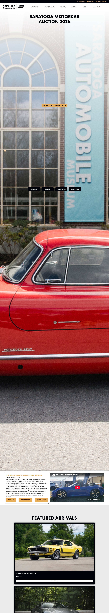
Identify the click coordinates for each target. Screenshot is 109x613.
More (85, 7)
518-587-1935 (81, 1)
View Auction (34, 189)
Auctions (35, 7)
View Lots (47, 189)
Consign (63, 7)
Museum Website (101, 1)
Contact (74, 7)
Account (97, 7)
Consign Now (75, 189)
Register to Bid (50, 7)
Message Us (90, 1)
